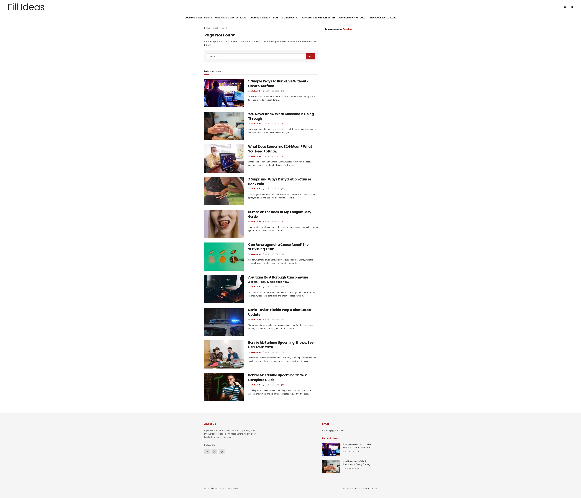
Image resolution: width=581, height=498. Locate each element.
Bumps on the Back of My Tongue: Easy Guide (279, 214)
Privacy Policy (370, 488)
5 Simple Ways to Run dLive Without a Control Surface (278, 83)
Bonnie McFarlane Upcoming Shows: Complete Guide (277, 377)
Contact (356, 488)
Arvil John (256, 91)
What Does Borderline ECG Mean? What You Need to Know (280, 149)
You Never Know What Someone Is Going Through (281, 116)
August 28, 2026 (271, 189)
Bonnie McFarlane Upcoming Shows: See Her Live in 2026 (280, 345)
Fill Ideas (26, 7)
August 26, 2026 (271, 385)
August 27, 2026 (271, 287)
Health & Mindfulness (285, 17)
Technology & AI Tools (352, 17)
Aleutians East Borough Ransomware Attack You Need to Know (278, 279)
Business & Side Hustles (198, 17)
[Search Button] (310, 56)
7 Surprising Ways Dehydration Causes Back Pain (279, 181)
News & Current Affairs (382, 17)
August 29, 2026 (271, 91)
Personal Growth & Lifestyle (318, 17)
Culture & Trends (260, 17)
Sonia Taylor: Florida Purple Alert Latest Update (280, 312)
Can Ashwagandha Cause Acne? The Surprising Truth (278, 247)
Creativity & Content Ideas (230, 17)
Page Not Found (219, 28)
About (346, 488)
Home (207, 28)
